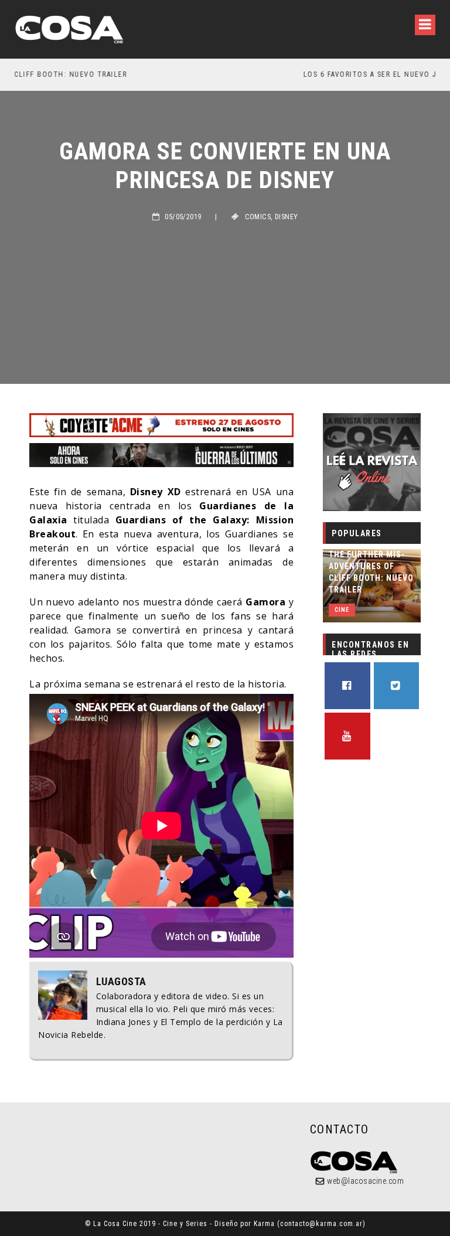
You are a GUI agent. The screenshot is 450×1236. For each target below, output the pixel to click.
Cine (342, 610)
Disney (286, 217)
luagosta (121, 981)
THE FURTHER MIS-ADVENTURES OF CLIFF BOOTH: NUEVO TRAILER (371, 572)
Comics (258, 217)
